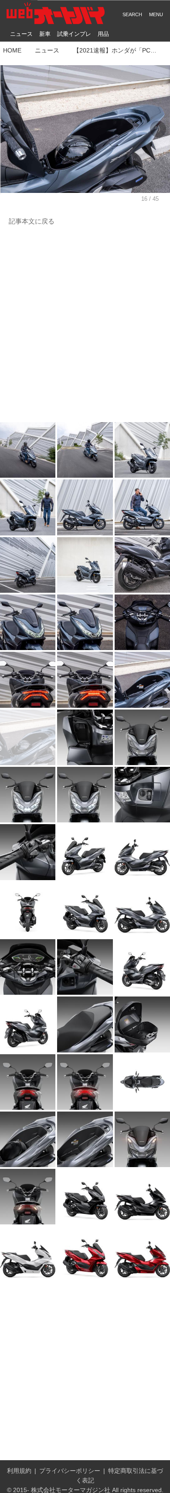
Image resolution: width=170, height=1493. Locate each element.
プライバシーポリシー (69, 1471)
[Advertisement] (85, 324)
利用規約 (19, 1471)
